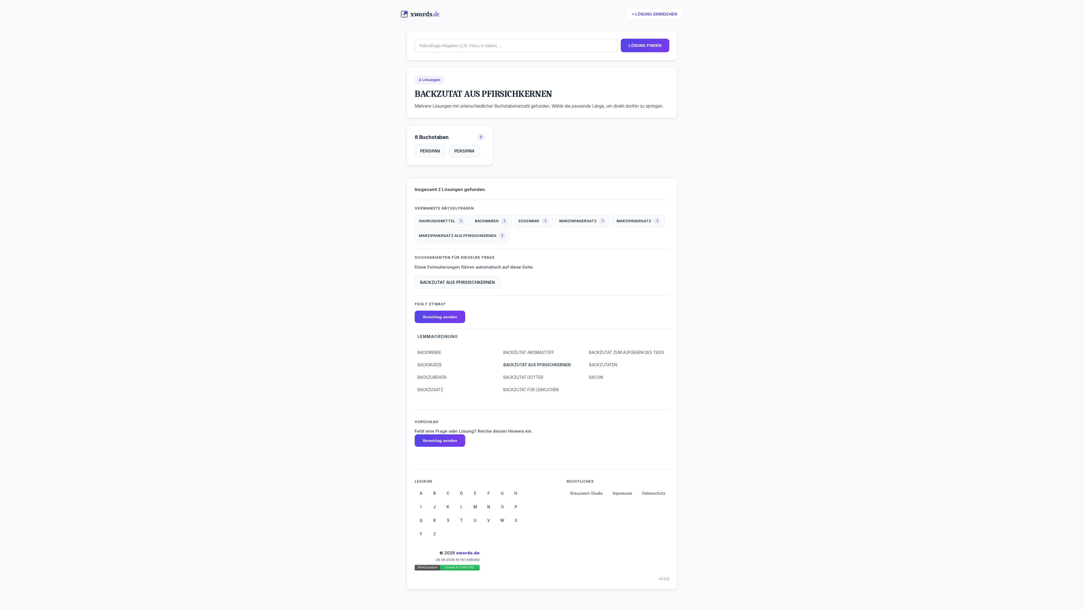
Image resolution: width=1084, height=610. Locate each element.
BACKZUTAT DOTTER (523, 377)
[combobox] (516, 45)
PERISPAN (430, 151)
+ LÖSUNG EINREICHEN (654, 14)
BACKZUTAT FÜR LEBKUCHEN (531, 389)
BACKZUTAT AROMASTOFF (528, 352)
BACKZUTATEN (603, 365)
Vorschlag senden (440, 317)
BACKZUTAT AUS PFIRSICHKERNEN (537, 365)
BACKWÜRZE (430, 365)
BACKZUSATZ (430, 389)
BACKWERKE (429, 352)
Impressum (622, 493)
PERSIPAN (464, 151)
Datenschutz (653, 493)
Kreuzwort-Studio (587, 493)
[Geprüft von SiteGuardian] (447, 568)
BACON (596, 377)
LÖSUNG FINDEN (645, 45)
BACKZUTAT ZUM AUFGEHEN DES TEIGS (626, 352)
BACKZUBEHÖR (432, 377)
